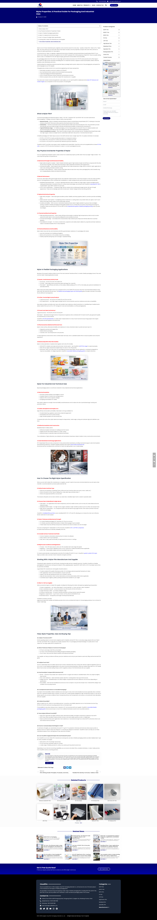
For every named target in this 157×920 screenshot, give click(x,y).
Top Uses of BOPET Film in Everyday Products (81, 846)
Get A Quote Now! (103, 869)
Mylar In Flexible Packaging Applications (48, 33)
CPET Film (61, 821)
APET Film (78, 821)
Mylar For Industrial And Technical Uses (48, 35)
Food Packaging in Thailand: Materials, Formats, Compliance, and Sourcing (113, 92)
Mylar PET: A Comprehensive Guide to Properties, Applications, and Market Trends (109, 837)
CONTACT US (99, 5)
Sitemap (78, 916)
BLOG (93, 5)
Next (81, 823)
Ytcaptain (86, 916)
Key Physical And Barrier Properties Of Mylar (50, 31)
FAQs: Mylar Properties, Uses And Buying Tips (50, 41)
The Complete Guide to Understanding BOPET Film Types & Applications (110, 855)
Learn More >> (47, 840)
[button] (106, 5)
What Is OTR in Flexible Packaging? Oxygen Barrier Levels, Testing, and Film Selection (113, 84)
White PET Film (95, 821)
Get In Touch (49, 763)
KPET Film (45, 821)
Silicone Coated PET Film (45, 800)
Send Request (106, 118)
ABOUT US (80, 5)
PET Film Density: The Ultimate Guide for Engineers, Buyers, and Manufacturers (81, 837)
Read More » (110, 66)
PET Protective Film (61, 800)
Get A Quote (114, 5)
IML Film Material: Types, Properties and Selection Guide (114, 64)
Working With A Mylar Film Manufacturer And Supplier (52, 39)
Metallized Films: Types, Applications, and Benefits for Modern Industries (109, 846)
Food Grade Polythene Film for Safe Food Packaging (113, 77)
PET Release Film (112, 821)
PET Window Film (95, 800)
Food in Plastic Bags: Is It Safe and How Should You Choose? (114, 70)
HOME (74, 5)
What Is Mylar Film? (43, 29)
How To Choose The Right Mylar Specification (50, 37)
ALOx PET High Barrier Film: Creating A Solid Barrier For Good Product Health (81, 855)
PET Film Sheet (78, 800)
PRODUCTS (87, 5)
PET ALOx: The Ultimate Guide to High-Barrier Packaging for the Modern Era (53, 846)
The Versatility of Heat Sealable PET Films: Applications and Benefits (53, 855)
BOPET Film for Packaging (50, 837)
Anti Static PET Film (112, 800)
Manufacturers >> (104, 907)
